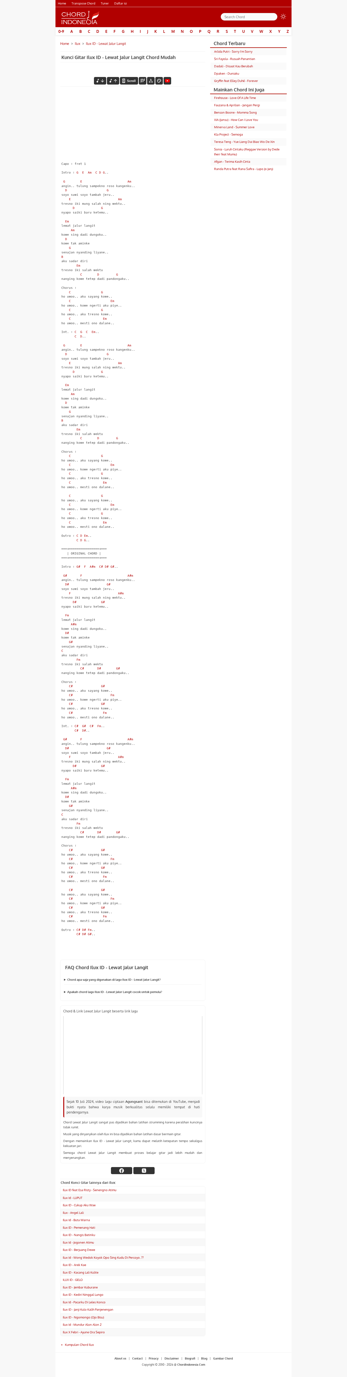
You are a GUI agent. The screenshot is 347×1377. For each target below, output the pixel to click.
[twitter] (144, 1170)
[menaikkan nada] (113, 81)
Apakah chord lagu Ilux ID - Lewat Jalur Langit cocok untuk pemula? (114, 992)
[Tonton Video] (167, 81)
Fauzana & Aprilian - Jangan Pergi (237, 105)
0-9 (61, 31)
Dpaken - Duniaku (226, 73)
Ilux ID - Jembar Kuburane (80, 1287)
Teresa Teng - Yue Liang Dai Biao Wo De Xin (244, 142)
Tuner (105, 3)
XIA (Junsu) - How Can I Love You (236, 120)
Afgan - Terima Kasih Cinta (232, 161)
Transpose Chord (83, 3)
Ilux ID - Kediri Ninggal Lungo (83, 1294)
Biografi (190, 1358)
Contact (137, 1358)
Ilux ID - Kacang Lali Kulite (80, 1272)
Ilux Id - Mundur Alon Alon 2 (82, 1324)
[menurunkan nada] (100, 81)
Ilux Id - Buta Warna (76, 1220)
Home (62, 3)
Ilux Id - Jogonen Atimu (78, 1242)
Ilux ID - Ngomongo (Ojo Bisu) (83, 1317)
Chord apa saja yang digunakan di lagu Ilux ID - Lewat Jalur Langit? (114, 979)
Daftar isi (120, 3)
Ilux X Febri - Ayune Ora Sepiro (84, 1332)
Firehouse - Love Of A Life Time (235, 98)
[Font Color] (159, 81)
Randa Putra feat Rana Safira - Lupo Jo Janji (243, 169)
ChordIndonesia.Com (191, 1365)
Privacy (154, 1358)
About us (120, 1358)
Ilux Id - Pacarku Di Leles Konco (84, 1302)
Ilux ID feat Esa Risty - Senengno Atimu (89, 1190)
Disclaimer (172, 1358)
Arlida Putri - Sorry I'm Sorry (233, 51)
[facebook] (121, 1170)
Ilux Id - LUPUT (72, 1198)
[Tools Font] (151, 81)
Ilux (77, 44)
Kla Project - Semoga (228, 134)
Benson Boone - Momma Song (235, 112)
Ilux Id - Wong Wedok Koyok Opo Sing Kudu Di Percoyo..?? (103, 1257)
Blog (204, 1358)
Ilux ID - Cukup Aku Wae (79, 1205)
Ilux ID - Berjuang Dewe (79, 1250)
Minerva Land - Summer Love (234, 127)
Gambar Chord (223, 1358)
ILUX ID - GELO (73, 1280)
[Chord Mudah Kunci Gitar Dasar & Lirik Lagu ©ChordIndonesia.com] (80, 17)
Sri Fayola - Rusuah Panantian (234, 59)
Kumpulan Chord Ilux (79, 1345)
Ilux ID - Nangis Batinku (79, 1235)
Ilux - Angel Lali (73, 1213)
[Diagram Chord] (142, 81)
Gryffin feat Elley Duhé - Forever (236, 81)
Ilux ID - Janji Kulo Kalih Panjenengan (88, 1309)
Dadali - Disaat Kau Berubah (233, 66)
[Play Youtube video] (132, 1055)
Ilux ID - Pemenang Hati (79, 1227)
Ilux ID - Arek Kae (74, 1265)
